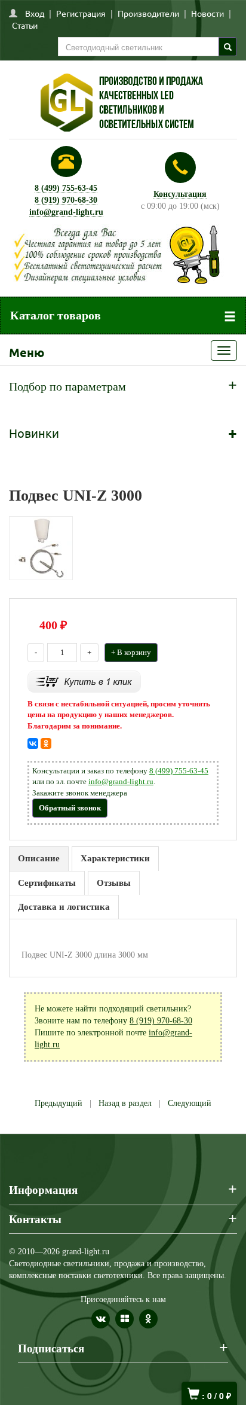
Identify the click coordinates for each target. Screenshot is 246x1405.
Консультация (180, 194)
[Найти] (228, 46)
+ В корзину (131, 652)
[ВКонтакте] (32, 743)
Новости (207, 13)
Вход (34, 13)
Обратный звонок (70, 807)
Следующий (189, 1103)
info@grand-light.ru (66, 212)
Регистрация (81, 13)
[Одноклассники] (46, 743)
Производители (148, 13)
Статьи (25, 25)
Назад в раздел (125, 1103)
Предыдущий (58, 1103)
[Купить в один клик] (84, 680)
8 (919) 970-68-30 (66, 200)
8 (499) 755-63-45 (66, 188)
